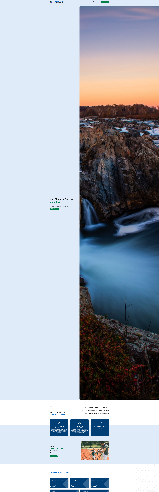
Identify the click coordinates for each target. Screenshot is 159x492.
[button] (78, 2)
